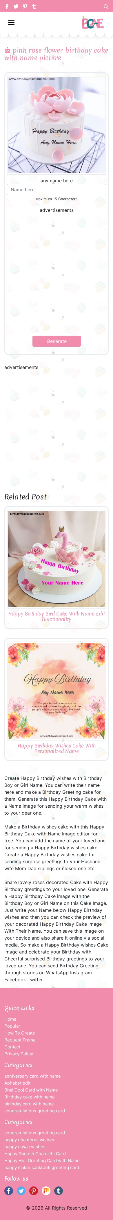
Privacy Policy (18, 1054)
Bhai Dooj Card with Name (31, 1090)
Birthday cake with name (29, 1097)
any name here (57, 180)
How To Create (19, 1033)
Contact (12, 1047)
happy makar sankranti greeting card (41, 1167)
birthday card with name (29, 1104)
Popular (12, 1026)
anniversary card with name (32, 1076)
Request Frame (20, 1040)
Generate (57, 341)
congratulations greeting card (34, 1111)
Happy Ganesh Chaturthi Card (35, 1153)
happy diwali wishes (24, 1146)
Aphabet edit (17, 1083)
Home (10, 1019)
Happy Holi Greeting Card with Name (42, 1160)
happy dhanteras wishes (29, 1139)
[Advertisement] (56, 274)
